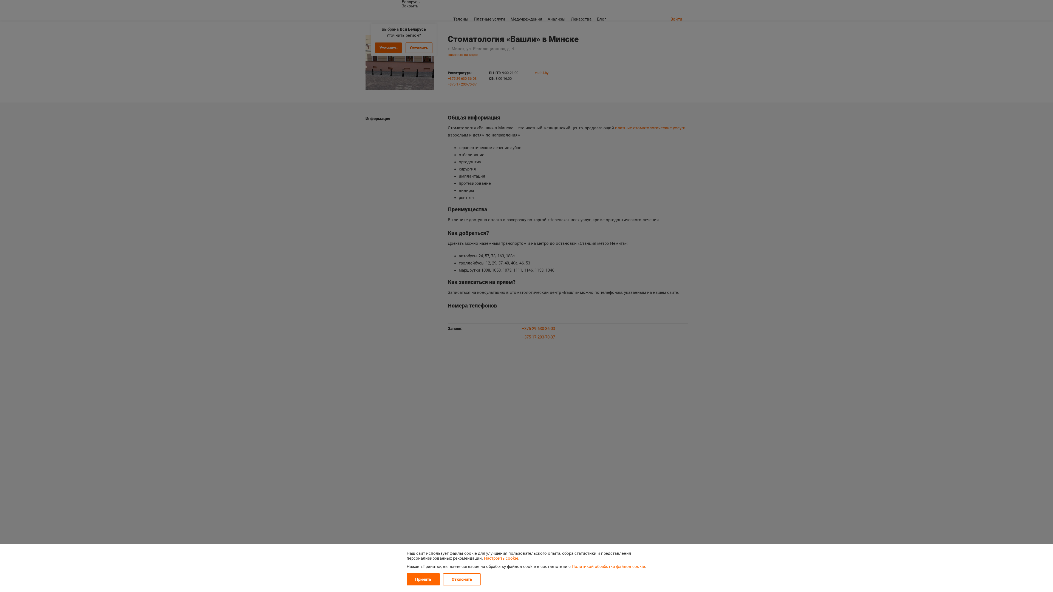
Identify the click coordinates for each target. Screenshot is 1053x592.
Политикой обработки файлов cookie (608, 566)
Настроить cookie (501, 558)
